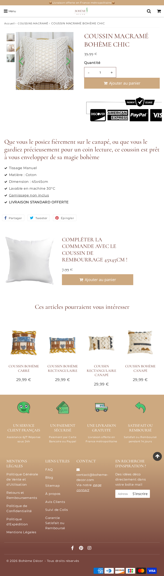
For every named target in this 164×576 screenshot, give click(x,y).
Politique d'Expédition (17, 521)
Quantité (92, 63)
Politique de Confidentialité (19, 508)
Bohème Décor (31, 561)
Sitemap (52, 486)
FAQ (49, 470)
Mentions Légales (21, 532)
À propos (52, 494)
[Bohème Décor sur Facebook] (73, 548)
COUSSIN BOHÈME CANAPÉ (140, 368)
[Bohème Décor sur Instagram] (89, 548)
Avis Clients (55, 502)
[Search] (149, 11)
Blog (49, 477)
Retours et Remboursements (21, 495)
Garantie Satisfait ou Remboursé (55, 523)
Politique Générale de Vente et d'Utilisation (22, 479)
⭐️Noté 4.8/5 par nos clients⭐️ (82, 2)
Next (68, 60)
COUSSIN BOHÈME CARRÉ (24, 368)
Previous (21, 60)
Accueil (9, 23)
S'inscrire (140, 493)
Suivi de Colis (56, 510)
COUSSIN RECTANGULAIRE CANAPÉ (101, 370)
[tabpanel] (10, 37)
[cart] (159, 11)
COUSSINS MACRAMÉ (33, 23)
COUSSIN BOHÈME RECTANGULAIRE (62, 368)
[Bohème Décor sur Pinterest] (81, 548)
